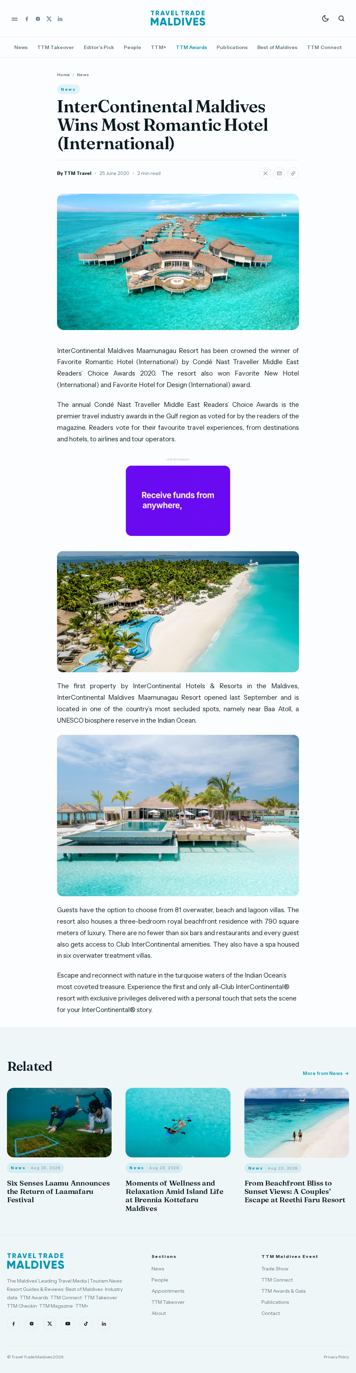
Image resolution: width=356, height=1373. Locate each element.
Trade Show (275, 1269)
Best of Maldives (277, 47)
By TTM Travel (74, 173)
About (159, 1313)
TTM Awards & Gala (283, 1291)
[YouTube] (67, 1323)
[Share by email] (279, 173)
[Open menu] (14, 18)
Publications (232, 47)
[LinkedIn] (60, 18)
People (132, 47)
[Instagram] (38, 18)
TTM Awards (191, 47)
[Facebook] (27, 18)
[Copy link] (293, 173)
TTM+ (158, 47)
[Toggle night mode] (325, 18)
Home (63, 74)
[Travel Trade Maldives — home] (178, 18)
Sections (164, 1256)
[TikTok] (85, 1323)
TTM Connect (324, 47)
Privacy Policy (336, 1356)
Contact (270, 1313)
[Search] (341, 18)
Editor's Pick (99, 47)
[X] (49, 18)
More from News (322, 1073)
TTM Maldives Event (289, 1256)
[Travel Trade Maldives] (35, 1261)
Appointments (168, 1291)
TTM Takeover (55, 47)
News (20, 47)
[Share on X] (265, 173)
